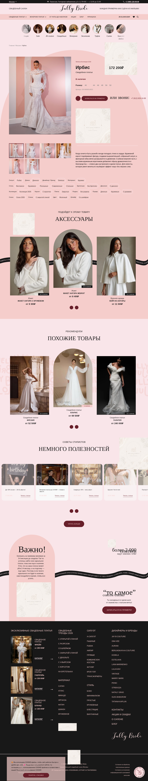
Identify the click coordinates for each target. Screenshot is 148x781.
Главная (11, 45)
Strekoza (78, 62)
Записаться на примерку (95, 98)
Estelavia (116, 660)
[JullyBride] (74, 8)
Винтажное (20, 186)
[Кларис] (72, 378)
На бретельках (65, 672)
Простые (91, 700)
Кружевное (32, 186)
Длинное (36, 180)
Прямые (91, 655)
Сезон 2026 (20, 197)
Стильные (69, 186)
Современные (57, 186)
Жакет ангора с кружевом (31, 301)
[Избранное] (134, 17)
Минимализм (93, 696)
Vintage (115, 674)
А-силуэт (91, 636)
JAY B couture (119, 636)
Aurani (115, 646)
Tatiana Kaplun (119, 701)
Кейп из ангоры (117, 301)
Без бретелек (92, 186)
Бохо (89, 691)
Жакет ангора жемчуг (74, 293)
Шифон (61, 709)
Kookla (115, 655)
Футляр (90, 667)
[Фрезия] (29, 385)
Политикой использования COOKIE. (29, 770)
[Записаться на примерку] (139, 772)
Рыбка (19, 180)
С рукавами (127, 192)
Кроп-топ (91, 672)
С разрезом (64, 644)
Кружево (81, 180)
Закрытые (65, 192)
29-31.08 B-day (124, 17)
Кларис (74, 413)
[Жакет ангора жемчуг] (72, 258)
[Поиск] (137, 17)
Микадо (62, 695)
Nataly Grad (118, 692)
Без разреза (85, 192)
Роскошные (44, 186)
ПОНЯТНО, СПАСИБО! (36, 775)
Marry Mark (118, 678)
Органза (62, 700)
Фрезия (30, 420)
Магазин (18, 45)
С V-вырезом (64, 662)
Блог (114, 724)
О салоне (117, 719)
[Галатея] (116, 385)
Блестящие (92, 710)
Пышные (91, 641)
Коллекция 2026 (86, 62)
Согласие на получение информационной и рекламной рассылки (120, 772)
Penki (114, 683)
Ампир (90, 650)
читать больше (74, 524)
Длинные (104, 192)
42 (90, 85)
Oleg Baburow (119, 697)
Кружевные (115, 192)
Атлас (61, 691)
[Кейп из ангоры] (116, 266)
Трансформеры (94, 676)
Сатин (61, 686)
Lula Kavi (116, 669)
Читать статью (25, 495)
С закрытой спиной (42, 197)
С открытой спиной (68, 639)
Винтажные (92, 714)
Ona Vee (115, 641)
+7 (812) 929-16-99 (138, 98)
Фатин (61, 705)
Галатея (117, 420)
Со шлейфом (83, 197)
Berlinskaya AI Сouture (123, 650)
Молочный (63, 197)
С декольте (114, 186)
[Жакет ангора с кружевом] (29, 266)
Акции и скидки (121, 714)
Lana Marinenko (119, 664)
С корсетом (47, 192)
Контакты (117, 709)
